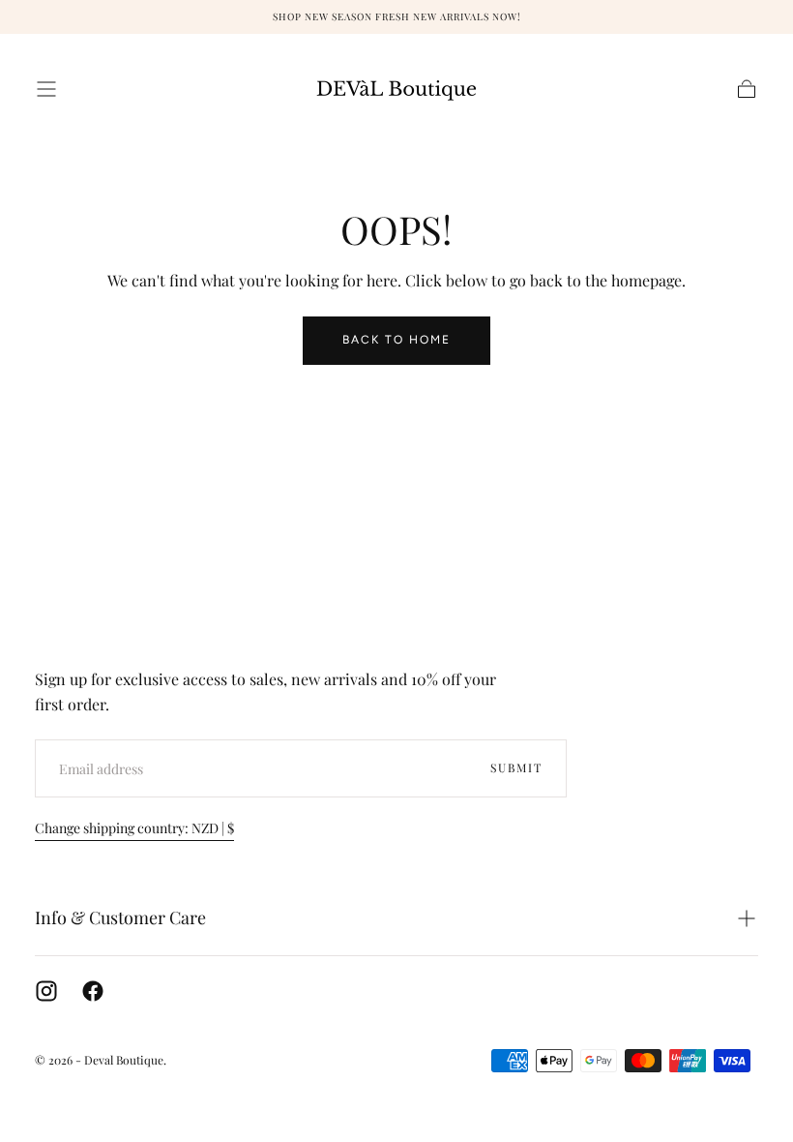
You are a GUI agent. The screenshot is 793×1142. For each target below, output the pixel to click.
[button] (46, 89)
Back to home (396, 339)
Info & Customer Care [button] (120, 917)
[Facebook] (93, 991)
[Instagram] (46, 991)
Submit (516, 767)
